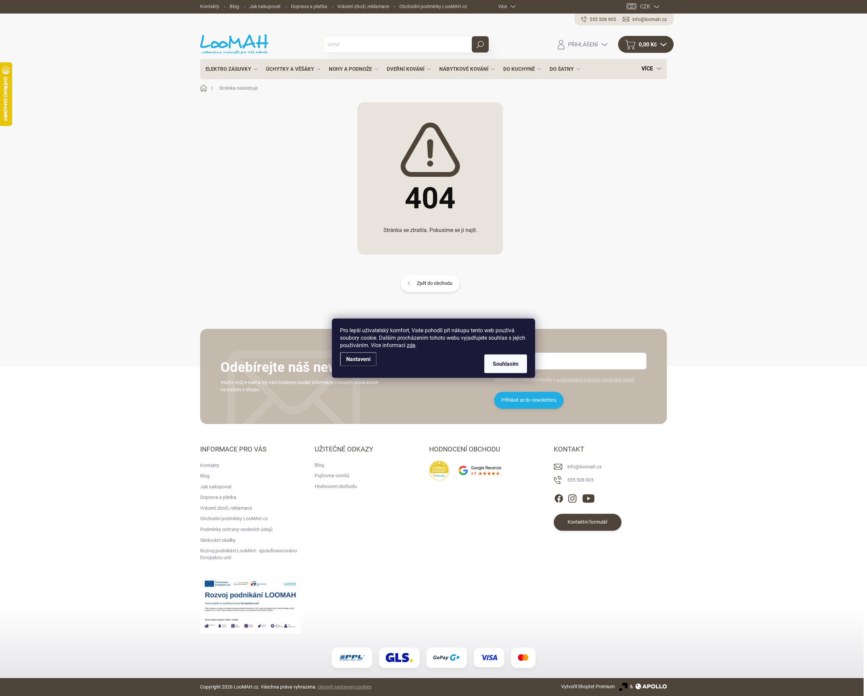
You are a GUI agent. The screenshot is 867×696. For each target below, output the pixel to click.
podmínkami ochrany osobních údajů (595, 379)
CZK (645, 6)
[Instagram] (572, 497)
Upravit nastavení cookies (345, 687)
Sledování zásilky (218, 540)
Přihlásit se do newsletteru (528, 400)
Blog (234, 6)
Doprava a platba (309, 6)
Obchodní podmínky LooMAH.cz (433, 6)
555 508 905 (580, 480)
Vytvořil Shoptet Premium (588, 686)
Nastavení (358, 359)
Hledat (480, 44)
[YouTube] (588, 497)
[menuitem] (229, 69)
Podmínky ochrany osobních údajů (236, 529)
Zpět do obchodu (434, 283)
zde (411, 345)
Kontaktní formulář (588, 522)
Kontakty (209, 6)
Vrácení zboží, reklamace (363, 6)
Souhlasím (506, 363)
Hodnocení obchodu (336, 486)
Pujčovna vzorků (332, 475)
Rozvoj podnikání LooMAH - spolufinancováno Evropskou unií (248, 554)
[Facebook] (559, 497)
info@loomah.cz (584, 466)
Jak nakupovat (265, 6)
